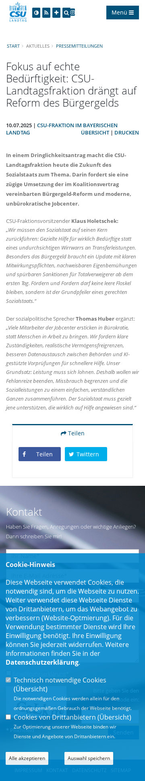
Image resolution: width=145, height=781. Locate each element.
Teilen (75, 433)
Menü (120, 12)
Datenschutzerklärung (42, 662)
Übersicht (95, 132)
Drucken (126, 132)
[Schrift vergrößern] (56, 13)
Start (13, 46)
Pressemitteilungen (79, 46)
